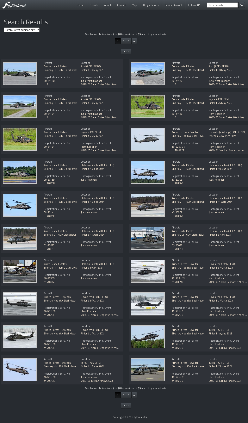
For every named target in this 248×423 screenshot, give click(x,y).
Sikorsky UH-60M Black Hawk (60, 235)
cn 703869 (177, 183)
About (107, 5)
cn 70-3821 (178, 150)
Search (94, 5)
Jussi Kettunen (89, 180)
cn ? (46, 84)
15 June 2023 (225, 333)
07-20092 (49, 245)
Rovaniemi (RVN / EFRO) (222, 264)
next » (126, 51)
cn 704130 (49, 315)
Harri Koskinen (217, 114)
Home (80, 5)
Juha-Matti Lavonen (91, 81)
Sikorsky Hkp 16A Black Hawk (188, 136)
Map (134, 5)
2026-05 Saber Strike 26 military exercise (103, 84)
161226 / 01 (50, 311)
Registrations (151, 5)
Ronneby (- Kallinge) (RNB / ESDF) (227, 132)
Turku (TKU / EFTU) (219, 330)
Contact (121, 5)
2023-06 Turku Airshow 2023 (225, 348)
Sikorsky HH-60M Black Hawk (60, 70)
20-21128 (49, 81)
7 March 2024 (225, 300)
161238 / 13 (178, 278)
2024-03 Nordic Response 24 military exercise (106, 315)
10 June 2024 (97, 169)
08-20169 (49, 180)
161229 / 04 (178, 147)
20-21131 (49, 114)
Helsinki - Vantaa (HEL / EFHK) (97, 165)
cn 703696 (49, 216)
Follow (192, 5)
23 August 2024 (227, 136)
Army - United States (55, 66)
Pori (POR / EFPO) (91, 66)
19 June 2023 (225, 366)
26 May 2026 (225, 103)
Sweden (213, 136)
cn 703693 (49, 183)
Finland (85, 70)
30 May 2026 (97, 70)
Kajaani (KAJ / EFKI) (219, 99)
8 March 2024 (225, 268)
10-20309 (177, 180)
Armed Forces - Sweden (185, 132)
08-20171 (49, 212)
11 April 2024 (225, 202)
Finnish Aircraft (173, 5)
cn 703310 (49, 249)
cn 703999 (177, 282)
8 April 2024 (224, 235)
